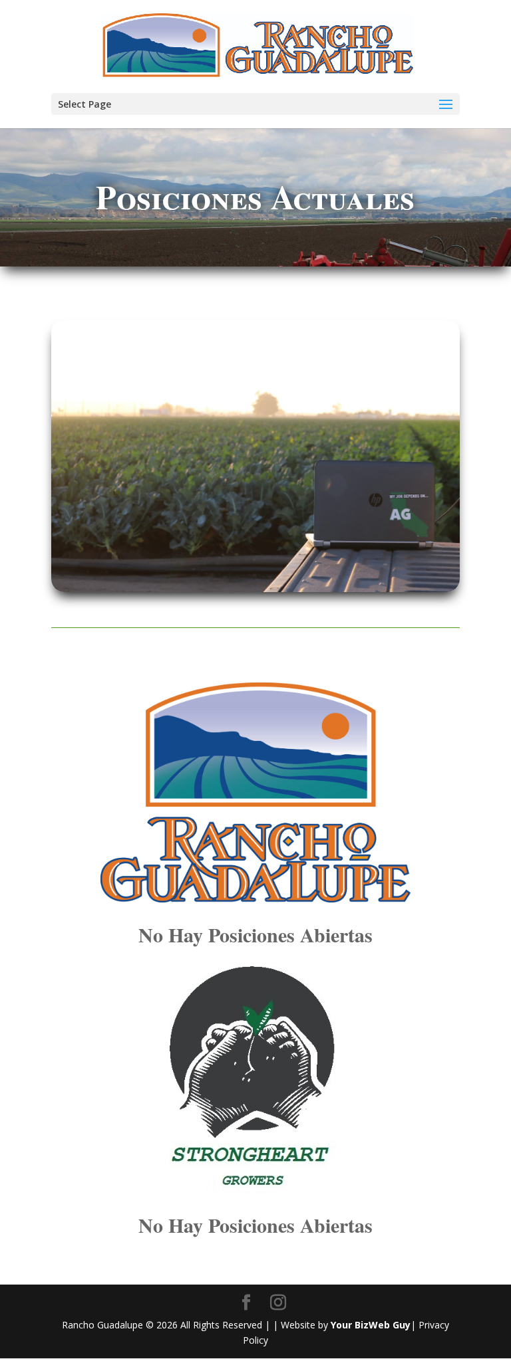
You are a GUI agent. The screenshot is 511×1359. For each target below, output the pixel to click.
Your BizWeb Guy (371, 1324)
